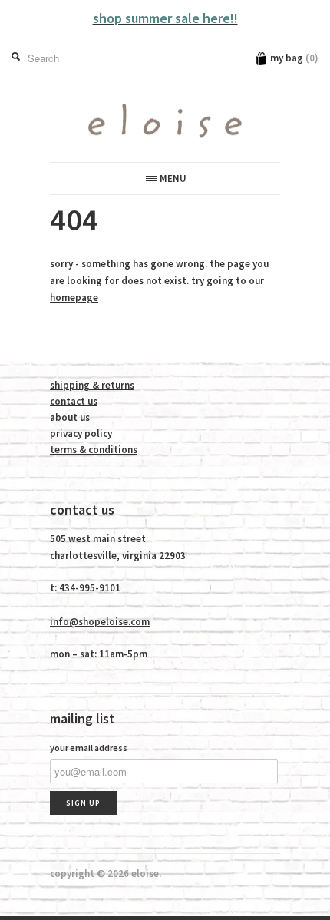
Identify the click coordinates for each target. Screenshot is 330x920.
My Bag (294, 58)
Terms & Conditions (93, 449)
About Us (70, 417)
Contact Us (73, 401)
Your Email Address (88, 747)
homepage (74, 297)
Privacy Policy (81, 433)
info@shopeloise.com (100, 621)
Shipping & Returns (92, 385)
